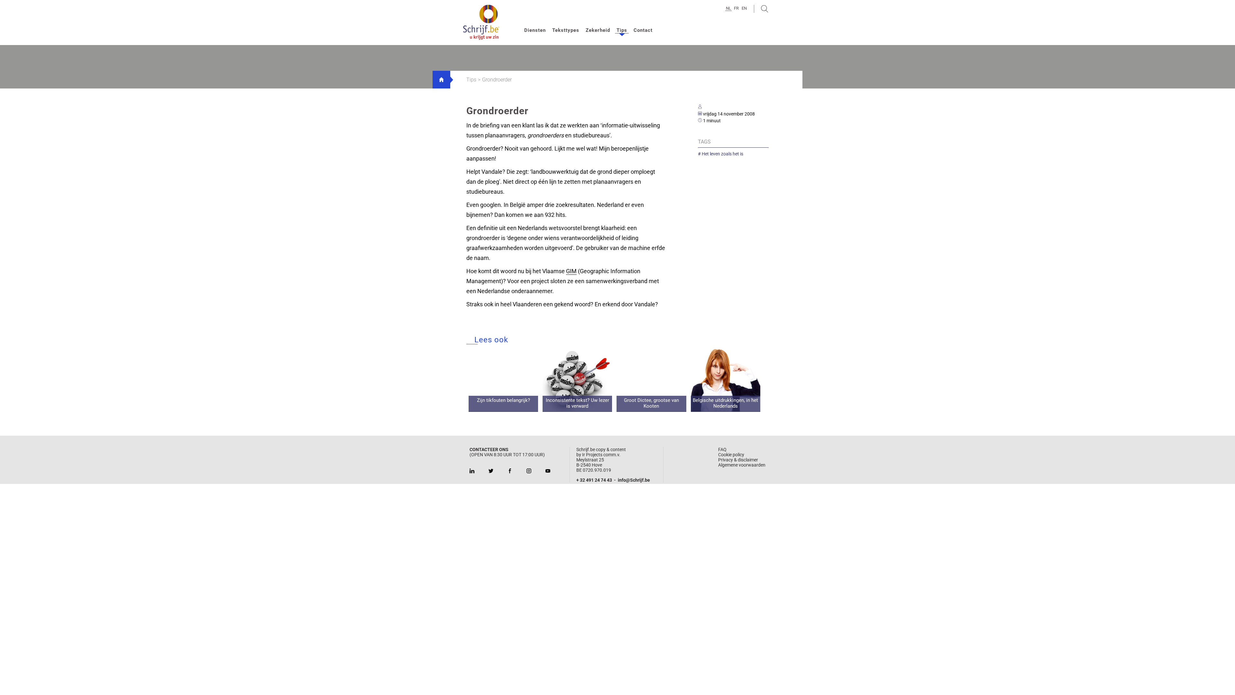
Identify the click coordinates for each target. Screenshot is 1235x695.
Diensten (535, 30)
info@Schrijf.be (634, 480)
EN (744, 8)
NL (728, 8)
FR (736, 8)
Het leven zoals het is (722, 153)
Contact (643, 30)
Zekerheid (598, 30)
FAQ (722, 449)
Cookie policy (731, 454)
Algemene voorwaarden (741, 465)
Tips (622, 30)
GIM (571, 271)
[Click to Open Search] (765, 9)
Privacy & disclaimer (738, 459)
